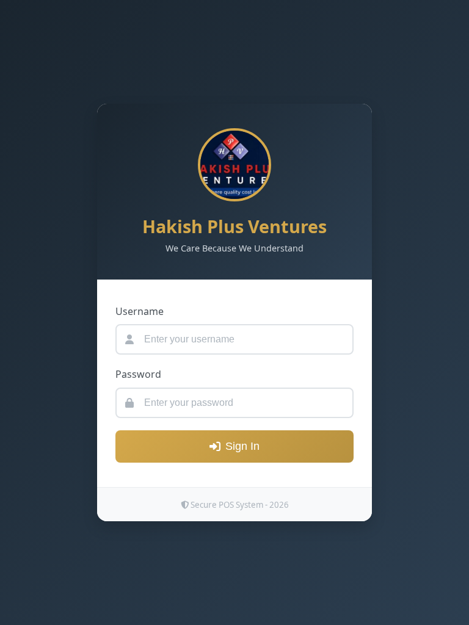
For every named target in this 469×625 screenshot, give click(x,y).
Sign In (242, 446)
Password (138, 374)
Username (139, 311)
